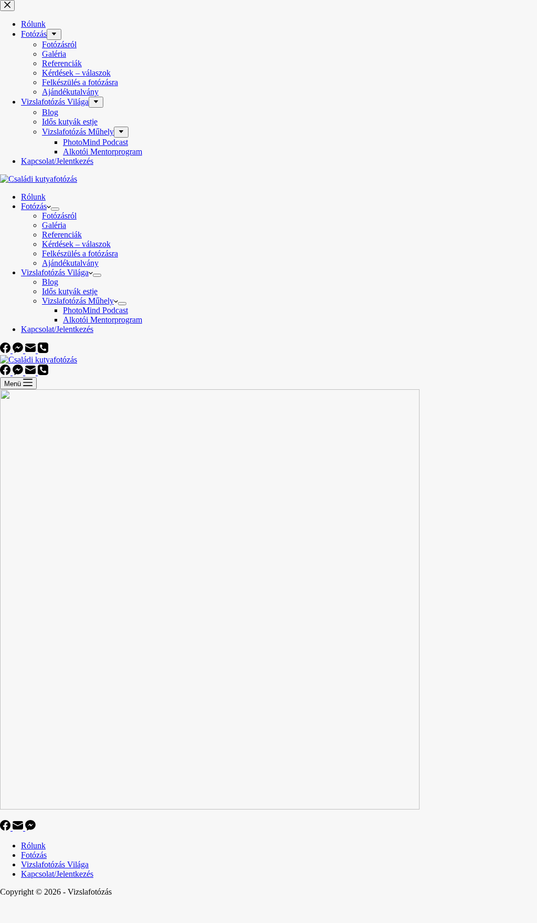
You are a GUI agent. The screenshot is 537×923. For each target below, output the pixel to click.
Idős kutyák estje (70, 291)
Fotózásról (59, 215)
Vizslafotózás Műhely (78, 300)
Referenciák (62, 234)
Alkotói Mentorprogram (102, 319)
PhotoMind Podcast (95, 310)
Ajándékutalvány (70, 262)
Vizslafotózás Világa (55, 272)
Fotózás (34, 206)
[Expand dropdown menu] (55, 209)
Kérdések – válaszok (76, 244)
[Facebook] (6, 350)
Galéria (54, 225)
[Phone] (43, 350)
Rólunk (33, 196)
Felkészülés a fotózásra (80, 253)
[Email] (31, 350)
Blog (50, 281)
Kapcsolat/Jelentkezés (57, 329)
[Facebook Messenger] (19, 350)
